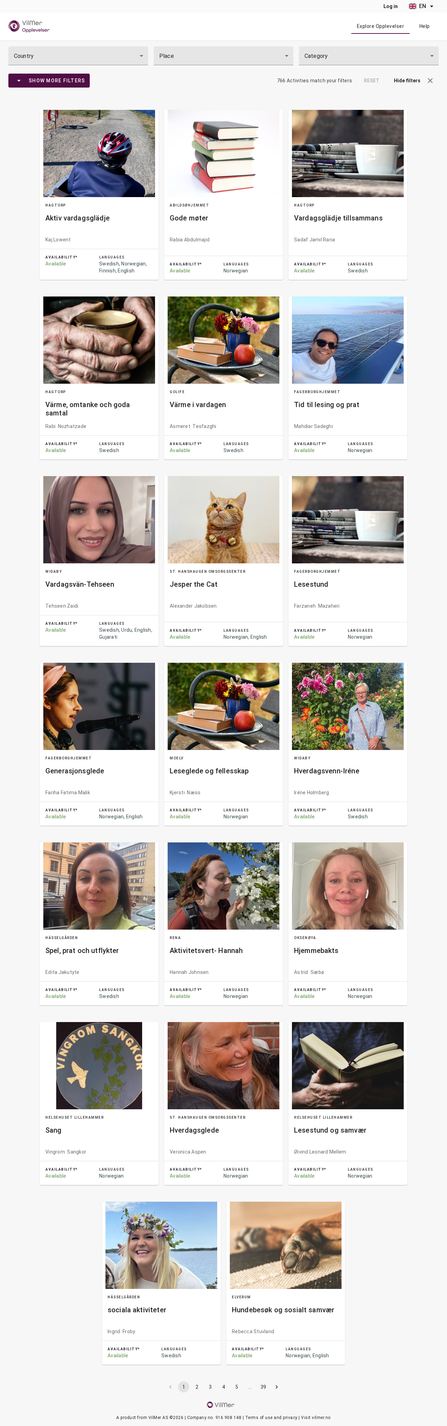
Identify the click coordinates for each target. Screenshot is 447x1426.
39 (263, 1387)
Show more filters (57, 80)
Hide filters (407, 80)
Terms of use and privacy (271, 1417)
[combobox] (78, 55)
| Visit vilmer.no (315, 1417)
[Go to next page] (276, 1387)
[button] (19, 81)
